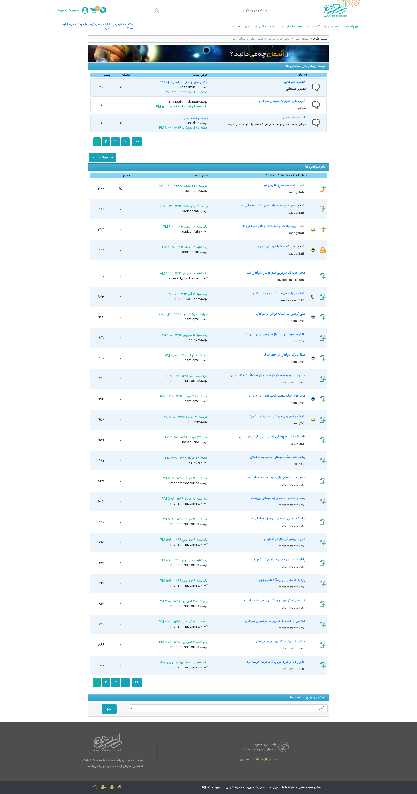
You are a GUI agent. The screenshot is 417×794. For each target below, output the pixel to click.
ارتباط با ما (288, 787)
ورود (60, 10)
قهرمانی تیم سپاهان (195, 118)
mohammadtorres (292, 382)
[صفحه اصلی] (120, 787)
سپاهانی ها (238, 38)
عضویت (74, 10)
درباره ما (273, 787)
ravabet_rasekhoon (291, 280)
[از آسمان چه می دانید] (208, 53)
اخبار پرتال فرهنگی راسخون (259, 759)
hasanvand (297, 443)
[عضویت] (103, 787)
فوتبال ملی (256, 38)
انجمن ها (285, 38)
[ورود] (112, 787)
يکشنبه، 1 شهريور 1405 (124, 26)
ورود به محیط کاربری (239, 787)
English (206, 787)
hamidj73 (298, 320)
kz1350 (299, 341)
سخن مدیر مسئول (309, 787)
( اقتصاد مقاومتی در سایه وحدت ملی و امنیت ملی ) (85, 26)
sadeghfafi (296, 192)
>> (137, 142)
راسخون (348, 27)
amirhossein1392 (292, 300)
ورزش (271, 38)
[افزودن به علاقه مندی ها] (95, 787)
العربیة (218, 787)
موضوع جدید (102, 157)
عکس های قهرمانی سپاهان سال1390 (184, 82)
